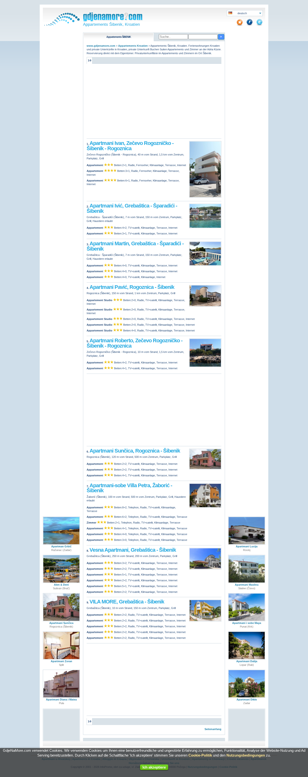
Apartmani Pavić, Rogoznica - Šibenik (132, 287)
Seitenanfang (213, 729)
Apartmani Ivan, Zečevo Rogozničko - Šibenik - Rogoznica (130, 145)
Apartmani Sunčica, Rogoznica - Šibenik (135, 451)
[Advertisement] (154, 102)
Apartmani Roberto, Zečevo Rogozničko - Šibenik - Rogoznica (134, 343)
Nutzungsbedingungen (245, 755)
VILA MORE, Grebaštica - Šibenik (127, 602)
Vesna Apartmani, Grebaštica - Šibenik (133, 550)
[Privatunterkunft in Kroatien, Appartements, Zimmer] (61, 24)
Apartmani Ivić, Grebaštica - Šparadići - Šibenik (132, 208)
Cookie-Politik (200, 755)
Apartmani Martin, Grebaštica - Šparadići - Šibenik (135, 246)
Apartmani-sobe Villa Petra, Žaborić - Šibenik (129, 488)
